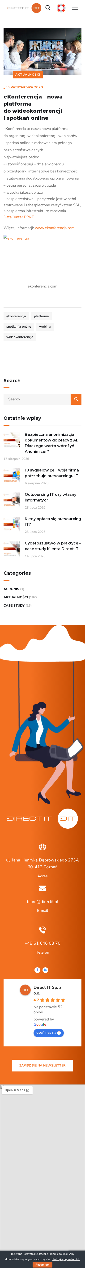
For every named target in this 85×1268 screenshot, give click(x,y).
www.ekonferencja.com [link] (55, 228)
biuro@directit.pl (42, 901)
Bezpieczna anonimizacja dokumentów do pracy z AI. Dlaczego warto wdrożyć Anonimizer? (51, 443)
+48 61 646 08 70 (42, 943)
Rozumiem (42, 1265)
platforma (41, 316)
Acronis (11, 589)
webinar (45, 326)
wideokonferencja (19, 337)
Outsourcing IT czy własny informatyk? (50, 497)
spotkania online (18, 326)
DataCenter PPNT (19, 217)
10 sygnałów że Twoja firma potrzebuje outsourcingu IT (52, 473)
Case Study (14, 605)
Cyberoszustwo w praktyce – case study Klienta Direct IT (53, 546)
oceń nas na (46, 1032)
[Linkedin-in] (45, 970)
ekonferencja (16, 316)
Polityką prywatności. (66, 1259)
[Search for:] (42, 399)
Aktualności (27, 74)
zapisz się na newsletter (42, 1065)
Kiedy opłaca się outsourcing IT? (53, 522)
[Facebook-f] (37, 970)
